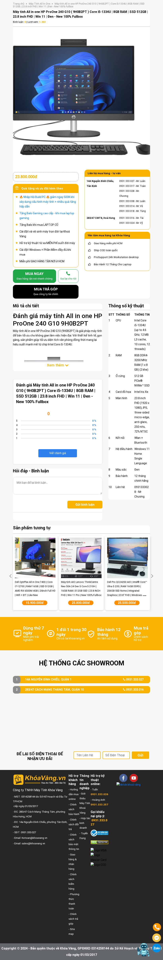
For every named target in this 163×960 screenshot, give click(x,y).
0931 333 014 (126, 206)
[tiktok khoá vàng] (128, 784)
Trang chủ (18, 3)
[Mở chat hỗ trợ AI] (143, 949)
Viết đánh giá (57, 453)
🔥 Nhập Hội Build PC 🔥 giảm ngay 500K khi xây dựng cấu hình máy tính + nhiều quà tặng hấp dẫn (47, 201)
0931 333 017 (126, 186)
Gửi (140, 755)
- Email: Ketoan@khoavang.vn (30, 837)
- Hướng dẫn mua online (74, 794)
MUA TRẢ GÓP (45, 291)
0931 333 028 (126, 191)
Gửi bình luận (84, 504)
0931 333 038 (126, 201)
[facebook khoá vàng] (123, 778)
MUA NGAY (34, 276)
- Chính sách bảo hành (74, 809)
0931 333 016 (126, 218)
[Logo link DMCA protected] (99, 842)
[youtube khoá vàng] (134, 778)
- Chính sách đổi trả (74, 824)
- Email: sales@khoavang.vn (29, 843)
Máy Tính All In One (39, 3)
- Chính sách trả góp (73, 919)
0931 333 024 (126, 223)
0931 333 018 (126, 211)
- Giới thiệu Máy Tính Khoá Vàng (85, 803)
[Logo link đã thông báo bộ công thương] (99, 832)
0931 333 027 (126, 181)
